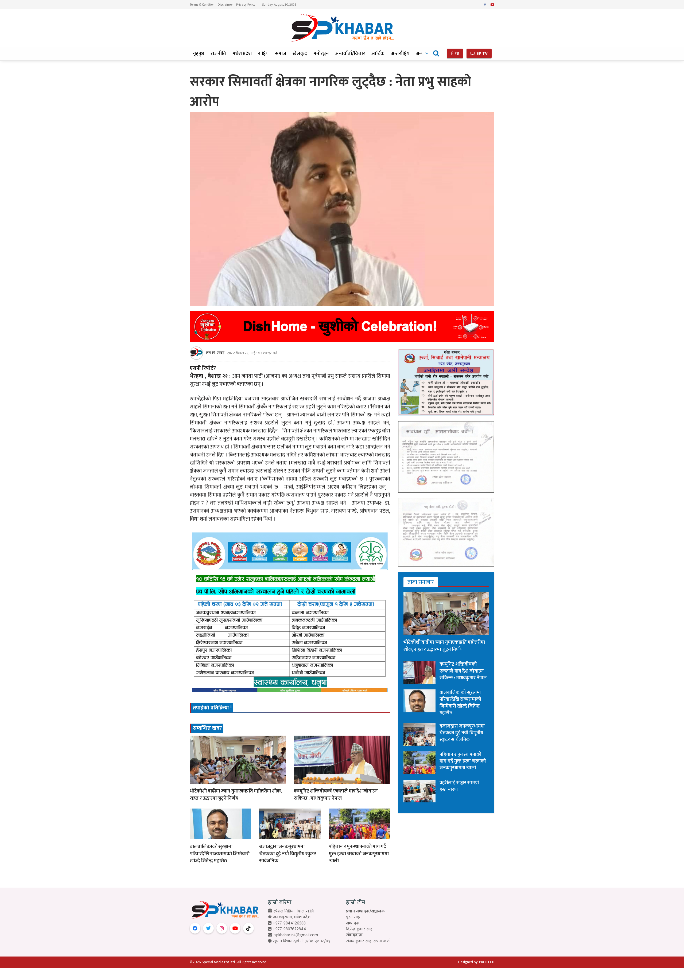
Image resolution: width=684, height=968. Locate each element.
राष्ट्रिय (263, 53)
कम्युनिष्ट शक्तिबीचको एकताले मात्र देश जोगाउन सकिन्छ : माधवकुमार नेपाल (336, 794)
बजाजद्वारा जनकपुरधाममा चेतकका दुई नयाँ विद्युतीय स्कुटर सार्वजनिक (287, 853)
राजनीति (218, 53)
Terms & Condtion (202, 4)
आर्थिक (377, 53)
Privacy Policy (245, 4)
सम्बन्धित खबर (207, 728)
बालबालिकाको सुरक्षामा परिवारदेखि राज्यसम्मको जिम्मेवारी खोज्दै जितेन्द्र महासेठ (219, 853)
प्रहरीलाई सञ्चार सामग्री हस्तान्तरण (459, 786)
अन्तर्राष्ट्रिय (400, 53)
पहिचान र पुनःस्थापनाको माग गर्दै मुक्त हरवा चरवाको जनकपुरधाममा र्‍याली (358, 853)
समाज (280, 53)
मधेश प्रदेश (242, 53)
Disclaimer (225, 4)
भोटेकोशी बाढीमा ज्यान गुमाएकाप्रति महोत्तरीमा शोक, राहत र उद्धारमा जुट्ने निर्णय (236, 794)
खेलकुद (300, 53)
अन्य (420, 53)
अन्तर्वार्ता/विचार (350, 53)
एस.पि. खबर (215, 353)
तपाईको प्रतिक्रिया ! (212, 707)
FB (456, 53)
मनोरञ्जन (321, 53)
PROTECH (486, 962)
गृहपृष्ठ (198, 53)
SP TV (481, 53)
